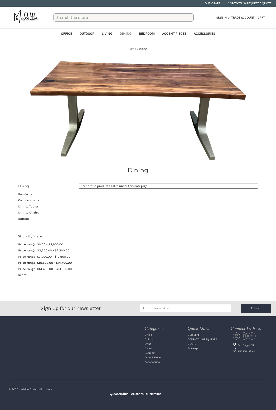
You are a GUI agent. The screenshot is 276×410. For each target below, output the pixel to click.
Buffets (23, 219)
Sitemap (193, 348)
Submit (256, 308)
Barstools (25, 194)
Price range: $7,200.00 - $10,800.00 (44, 257)
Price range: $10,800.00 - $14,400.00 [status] (45, 263)
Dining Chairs (28, 212)
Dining (126, 33)
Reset (22, 275)
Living (107, 33)
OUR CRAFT (212, 3)
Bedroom (147, 33)
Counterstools (28, 200)
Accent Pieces (174, 33)
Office (66, 33)
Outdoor (87, 33)
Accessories (204, 33)
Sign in (221, 17)
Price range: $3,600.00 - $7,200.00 (43, 250)
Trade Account (242, 17)
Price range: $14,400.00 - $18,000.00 (45, 269)
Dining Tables (28, 206)
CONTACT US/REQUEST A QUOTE (249, 3)
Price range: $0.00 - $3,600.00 (40, 244)
